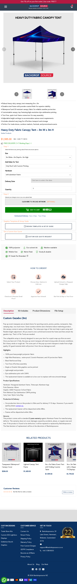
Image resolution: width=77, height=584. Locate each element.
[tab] (9, 311)
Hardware (8, 171)
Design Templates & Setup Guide (39, 226)
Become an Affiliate (28, 553)
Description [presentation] (9, 310)
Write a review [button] (67, 492)
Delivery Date (10, 181)
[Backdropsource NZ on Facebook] (33, 569)
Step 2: (6, 194)
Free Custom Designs (28, 546)
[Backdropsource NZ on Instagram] (40, 569)
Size (6, 153)
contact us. (20, 406)
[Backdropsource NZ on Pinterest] (36, 569)
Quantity (8, 189)
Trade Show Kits (7, 531)
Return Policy (25, 535)
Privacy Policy (25, 557)
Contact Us (25, 531)
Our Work (44, 564)
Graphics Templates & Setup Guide (16, 221)
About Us (30, 564)
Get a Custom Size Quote (13, 232)
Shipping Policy (26, 539)
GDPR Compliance (27, 549)
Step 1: (6, 146)
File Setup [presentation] (59, 310)
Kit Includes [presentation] (23, 310)
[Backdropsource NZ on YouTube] (43, 569)
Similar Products (6, 133)
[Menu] (6, 7)
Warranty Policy (26, 542)
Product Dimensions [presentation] (41, 310)
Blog (38, 564)
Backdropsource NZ (41, 575)
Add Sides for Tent (12, 162)
